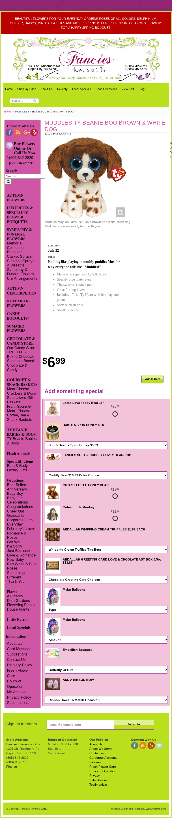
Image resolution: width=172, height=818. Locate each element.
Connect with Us (20, 125)
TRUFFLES (16, 352)
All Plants (15, 596)
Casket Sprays (19, 256)
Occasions (15, 480)
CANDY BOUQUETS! (18, 316)
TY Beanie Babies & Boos (22, 441)
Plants (12, 591)
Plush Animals (18, 453)
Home (9, 89)
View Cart (128, 89)
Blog (141, 89)
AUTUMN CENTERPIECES (21, 290)
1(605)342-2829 (20, 158)
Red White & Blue (22, 564)
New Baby (15, 559)
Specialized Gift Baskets (20, 400)
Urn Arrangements (22, 278)
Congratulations (20, 507)
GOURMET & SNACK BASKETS (22, 382)
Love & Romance (21, 555)
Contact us (97, 753)
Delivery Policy (19, 665)
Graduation (16, 515)
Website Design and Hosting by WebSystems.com (138, 808)
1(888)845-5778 (20, 163)
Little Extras (17, 619)
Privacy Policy (19, 697)
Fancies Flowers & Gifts (87, 59)
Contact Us (16, 659)
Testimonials (98, 784)
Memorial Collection (15, 245)
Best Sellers (17, 485)
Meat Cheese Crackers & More (21, 391)
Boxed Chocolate (21, 356)
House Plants (18, 609)
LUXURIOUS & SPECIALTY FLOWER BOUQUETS (20, 214)
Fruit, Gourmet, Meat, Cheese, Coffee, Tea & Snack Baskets (19, 413)
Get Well (14, 542)
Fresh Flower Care (18, 673)
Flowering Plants (21, 605)
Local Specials (81, 89)
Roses (12, 568)
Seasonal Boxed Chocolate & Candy (20, 365)
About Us (47, 89)
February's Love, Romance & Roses (21, 533)
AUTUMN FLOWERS (16, 197)
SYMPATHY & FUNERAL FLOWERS (19, 234)
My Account (17, 692)
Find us (11, 766)
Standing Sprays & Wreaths (20, 263)
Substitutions (18, 703)
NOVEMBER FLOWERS (18, 303)
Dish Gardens (18, 600)
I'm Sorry (14, 546)
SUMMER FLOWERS (16, 328)
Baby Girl (15, 498)
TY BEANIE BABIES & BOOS (21, 432)
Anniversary (17, 489)
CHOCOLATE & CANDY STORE (21, 341)
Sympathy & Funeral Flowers (20, 272)
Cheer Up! (15, 511)
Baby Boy (15, 493)
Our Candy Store (21, 348)
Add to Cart (152, 379)
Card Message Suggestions (19, 651)
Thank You (15, 581)
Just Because (18, 551)
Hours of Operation (15, 684)
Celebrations (17, 502)
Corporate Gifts (20, 520)
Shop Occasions (106, 89)
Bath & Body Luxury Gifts (17, 468)
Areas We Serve (100, 748)
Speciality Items (20, 461)
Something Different (16, 575)
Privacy (94, 775)
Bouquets (15, 252)
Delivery (62, 89)
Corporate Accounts (103, 757)
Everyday (15, 524)
